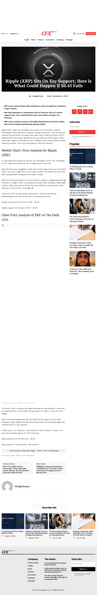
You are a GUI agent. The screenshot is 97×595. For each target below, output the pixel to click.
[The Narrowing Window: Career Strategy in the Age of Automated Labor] (82, 206)
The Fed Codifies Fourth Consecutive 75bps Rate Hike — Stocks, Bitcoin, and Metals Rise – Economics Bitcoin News (16, 470)
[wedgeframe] (7, 486)
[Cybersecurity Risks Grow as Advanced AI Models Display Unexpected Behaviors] (82, 180)
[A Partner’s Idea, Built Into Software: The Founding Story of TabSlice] (82, 258)
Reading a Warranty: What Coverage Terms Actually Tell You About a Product (81, 245)
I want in (81, 132)
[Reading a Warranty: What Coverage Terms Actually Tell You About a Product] (82, 232)
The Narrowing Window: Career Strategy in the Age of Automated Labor (81, 218)
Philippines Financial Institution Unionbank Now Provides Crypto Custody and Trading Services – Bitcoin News (49, 470)
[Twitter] (79, 111)
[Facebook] (74, 111)
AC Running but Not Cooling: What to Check (81, 167)
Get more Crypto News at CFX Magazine (18, 455)
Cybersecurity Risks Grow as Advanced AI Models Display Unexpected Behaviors (81, 192)
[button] (14, 33)
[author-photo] (3, 536)
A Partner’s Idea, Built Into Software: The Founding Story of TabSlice (82, 271)
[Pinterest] (85, 111)
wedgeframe (38, 96)
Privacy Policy (78, 575)
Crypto (49, 76)
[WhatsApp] (90, 111)
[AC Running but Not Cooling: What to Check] (82, 156)
